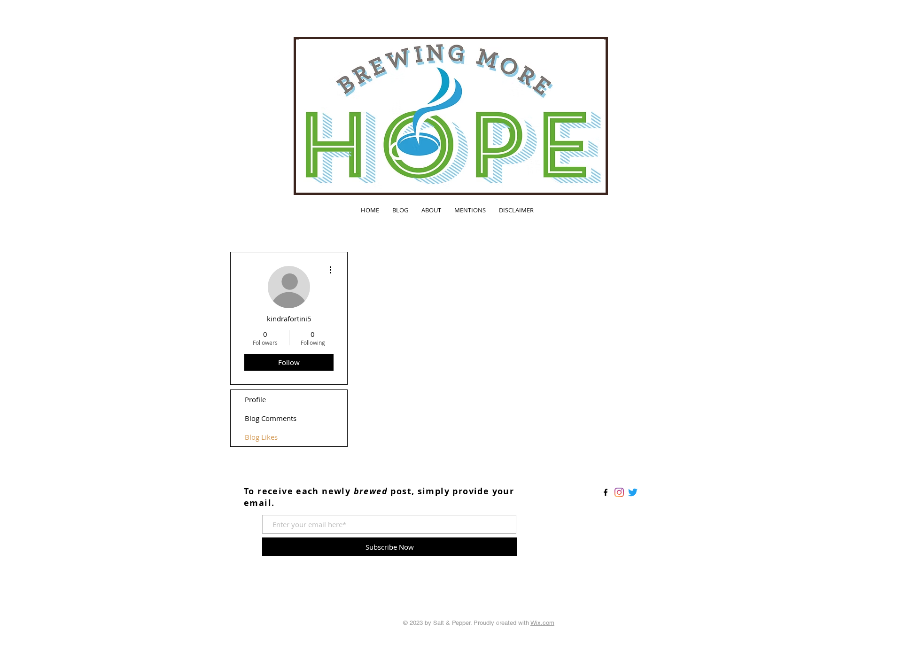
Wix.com (542, 622)
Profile (255, 399)
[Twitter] (633, 492)
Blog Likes (261, 437)
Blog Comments (270, 418)
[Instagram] (619, 492)
